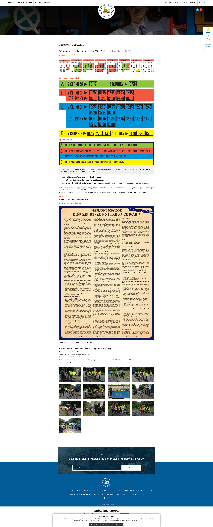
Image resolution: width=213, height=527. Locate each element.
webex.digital (110, 504)
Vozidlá (107, 494)
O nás (76, 494)
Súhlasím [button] (94, 524)
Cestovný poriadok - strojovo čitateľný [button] (76, 342)
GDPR (143, 494)
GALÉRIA (175, 2)
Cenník (94, 494)
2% (181, 2)
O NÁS (186, 2)
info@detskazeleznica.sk (144, 491)
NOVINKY (11, 2)
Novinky (70, 494)
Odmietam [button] (119, 524)
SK (204, 10)
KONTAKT (193, 2)
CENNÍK (29, 2)
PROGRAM (46, 2)
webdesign (102, 504)
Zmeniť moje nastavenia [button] (106, 524)
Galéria (112, 494)
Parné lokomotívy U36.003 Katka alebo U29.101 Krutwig (83, 183)
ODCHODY (20, 2)
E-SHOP (202, 2)
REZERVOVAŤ (92, 171)
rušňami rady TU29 (100, 180)
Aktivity (168, 2)
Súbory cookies (135, 494)
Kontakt (118, 494)
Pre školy (100, 494)
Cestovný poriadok (84, 494)
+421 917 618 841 (128, 491)
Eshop (124, 494)
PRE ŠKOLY (38, 2)
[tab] (106, 342)
